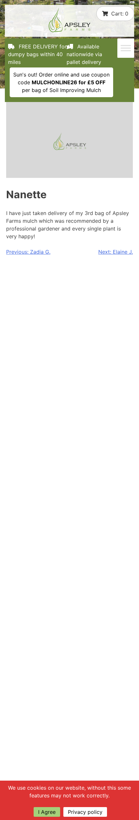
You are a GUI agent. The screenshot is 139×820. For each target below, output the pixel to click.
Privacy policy (85, 812)
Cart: (119, 13)
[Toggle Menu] (126, 48)
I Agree (47, 812)
